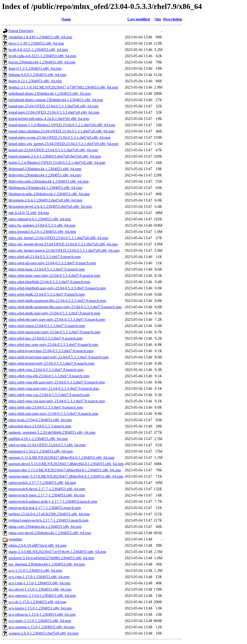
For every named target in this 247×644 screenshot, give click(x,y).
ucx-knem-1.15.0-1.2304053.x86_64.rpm (40, 608)
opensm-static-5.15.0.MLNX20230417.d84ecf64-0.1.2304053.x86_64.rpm (65, 476)
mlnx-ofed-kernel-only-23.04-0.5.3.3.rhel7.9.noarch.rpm (51, 363)
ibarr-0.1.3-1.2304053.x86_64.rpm (35, 68)
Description (172, 19)
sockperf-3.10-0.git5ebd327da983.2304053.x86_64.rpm (51, 558)
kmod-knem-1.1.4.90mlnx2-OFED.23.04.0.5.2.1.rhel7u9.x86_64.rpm (61, 125)
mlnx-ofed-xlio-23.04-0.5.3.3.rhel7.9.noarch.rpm (45, 407)
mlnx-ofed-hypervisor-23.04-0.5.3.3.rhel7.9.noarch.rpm (50, 351)
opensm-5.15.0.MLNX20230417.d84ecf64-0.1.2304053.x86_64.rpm (61, 457)
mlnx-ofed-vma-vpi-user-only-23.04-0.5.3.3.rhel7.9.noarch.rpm (56, 401)
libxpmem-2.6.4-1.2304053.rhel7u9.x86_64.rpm (45, 200)
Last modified (138, 19)
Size (158, 19)
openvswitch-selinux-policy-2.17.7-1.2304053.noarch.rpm (52, 501)
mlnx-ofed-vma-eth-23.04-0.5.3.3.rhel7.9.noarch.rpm (48, 376)
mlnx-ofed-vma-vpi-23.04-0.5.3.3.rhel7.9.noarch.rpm (48, 395)
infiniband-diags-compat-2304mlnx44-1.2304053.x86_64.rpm (55, 100)
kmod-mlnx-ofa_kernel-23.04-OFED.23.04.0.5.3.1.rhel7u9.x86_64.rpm (63, 144)
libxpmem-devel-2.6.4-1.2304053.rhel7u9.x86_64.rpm (50, 206)
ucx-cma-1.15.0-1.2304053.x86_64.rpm (38, 577)
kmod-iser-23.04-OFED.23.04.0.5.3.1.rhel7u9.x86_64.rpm (53, 106)
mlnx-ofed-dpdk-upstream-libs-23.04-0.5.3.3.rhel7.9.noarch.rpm (57, 301)
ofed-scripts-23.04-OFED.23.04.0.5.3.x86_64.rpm (46, 445)
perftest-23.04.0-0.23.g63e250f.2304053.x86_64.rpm (49, 514)
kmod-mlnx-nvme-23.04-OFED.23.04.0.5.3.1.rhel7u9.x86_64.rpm (59, 137)
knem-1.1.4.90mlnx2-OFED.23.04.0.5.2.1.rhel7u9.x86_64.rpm (56, 163)
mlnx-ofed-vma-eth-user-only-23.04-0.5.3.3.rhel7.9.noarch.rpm (56, 382)
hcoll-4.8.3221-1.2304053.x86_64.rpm (38, 50)
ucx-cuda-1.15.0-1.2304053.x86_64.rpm (39, 583)
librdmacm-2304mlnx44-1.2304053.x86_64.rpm (45, 188)
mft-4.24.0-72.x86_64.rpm (28, 213)
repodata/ (15, 539)
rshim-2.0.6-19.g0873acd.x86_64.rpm (37, 545)
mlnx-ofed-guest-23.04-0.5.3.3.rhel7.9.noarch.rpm (46, 326)
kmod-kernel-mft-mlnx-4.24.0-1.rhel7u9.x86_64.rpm (48, 119)
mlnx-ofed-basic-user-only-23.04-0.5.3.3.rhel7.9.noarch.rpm (54, 275)
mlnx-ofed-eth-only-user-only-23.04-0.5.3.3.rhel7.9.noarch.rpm (56, 319)
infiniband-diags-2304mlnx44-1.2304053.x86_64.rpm (49, 93)
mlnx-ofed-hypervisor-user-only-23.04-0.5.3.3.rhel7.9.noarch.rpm (58, 357)
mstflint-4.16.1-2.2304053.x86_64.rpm (38, 439)
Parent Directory (21, 31)
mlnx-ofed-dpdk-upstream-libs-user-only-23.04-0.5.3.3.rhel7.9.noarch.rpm (65, 307)
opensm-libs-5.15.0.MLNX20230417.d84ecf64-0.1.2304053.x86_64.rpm (64, 470)
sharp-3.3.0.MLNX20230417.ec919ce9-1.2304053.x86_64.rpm (57, 552)
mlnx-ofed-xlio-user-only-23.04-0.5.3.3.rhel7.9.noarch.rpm (53, 414)
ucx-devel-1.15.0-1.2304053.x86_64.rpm (39, 589)
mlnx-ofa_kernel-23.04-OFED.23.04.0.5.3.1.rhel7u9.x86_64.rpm (58, 238)
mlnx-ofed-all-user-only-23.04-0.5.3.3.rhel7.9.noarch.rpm (52, 263)
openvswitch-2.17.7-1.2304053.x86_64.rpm (42, 483)
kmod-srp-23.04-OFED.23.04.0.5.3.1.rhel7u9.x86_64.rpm (53, 150)
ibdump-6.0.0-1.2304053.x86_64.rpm (37, 75)
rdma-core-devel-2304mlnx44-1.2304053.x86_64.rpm (49, 533)
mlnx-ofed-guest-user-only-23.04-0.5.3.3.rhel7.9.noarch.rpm (54, 332)
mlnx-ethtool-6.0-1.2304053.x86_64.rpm (39, 219)
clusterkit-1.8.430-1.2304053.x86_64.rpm (40, 37)
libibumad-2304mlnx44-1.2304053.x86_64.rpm (44, 169)
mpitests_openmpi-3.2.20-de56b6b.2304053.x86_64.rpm (51, 432)
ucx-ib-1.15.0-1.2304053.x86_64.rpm (37, 602)
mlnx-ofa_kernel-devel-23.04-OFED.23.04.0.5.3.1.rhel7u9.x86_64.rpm (63, 244)
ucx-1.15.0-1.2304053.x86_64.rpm (35, 570)
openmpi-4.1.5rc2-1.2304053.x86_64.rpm (40, 451)
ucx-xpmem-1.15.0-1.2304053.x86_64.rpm (41, 627)
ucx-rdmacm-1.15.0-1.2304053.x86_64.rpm (41, 614)
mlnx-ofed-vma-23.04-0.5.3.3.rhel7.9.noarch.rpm (45, 370)
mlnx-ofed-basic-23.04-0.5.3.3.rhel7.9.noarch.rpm (46, 269)
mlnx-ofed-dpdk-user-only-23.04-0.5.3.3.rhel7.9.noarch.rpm (54, 313)
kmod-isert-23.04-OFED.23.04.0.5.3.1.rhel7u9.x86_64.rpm (53, 112)
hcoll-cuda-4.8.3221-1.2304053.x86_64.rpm (42, 56)
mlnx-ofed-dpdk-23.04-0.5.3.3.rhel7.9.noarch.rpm (46, 294)
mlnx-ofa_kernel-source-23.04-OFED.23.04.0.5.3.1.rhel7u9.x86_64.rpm (63, 250)
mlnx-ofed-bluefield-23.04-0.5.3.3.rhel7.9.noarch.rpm (49, 282)
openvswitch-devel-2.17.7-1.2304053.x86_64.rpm (46, 489)
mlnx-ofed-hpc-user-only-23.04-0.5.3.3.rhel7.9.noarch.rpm (53, 345)
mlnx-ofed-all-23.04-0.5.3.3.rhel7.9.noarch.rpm (44, 257)
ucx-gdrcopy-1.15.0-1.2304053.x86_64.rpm (42, 596)
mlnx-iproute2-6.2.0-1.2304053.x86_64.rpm (42, 232)
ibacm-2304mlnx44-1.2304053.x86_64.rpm (41, 62)
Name (66, 19)
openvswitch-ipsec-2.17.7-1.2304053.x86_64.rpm (46, 495)
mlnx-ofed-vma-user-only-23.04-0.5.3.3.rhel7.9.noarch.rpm (53, 388)
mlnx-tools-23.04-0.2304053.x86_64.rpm (40, 420)
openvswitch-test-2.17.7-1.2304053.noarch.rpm (44, 508)
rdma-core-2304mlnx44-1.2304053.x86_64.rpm (45, 527)
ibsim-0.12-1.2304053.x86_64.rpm (35, 81)
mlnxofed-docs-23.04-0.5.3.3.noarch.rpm (39, 426)
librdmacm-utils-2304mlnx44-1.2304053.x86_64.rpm (49, 194)
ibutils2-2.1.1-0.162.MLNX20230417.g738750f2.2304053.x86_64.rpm (63, 87)
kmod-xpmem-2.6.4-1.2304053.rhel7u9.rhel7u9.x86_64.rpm (54, 156)
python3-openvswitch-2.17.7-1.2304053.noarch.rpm (48, 520)
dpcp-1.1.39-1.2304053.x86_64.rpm (36, 43)
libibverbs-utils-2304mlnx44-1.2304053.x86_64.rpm (48, 181)
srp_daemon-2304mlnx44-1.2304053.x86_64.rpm (46, 564)
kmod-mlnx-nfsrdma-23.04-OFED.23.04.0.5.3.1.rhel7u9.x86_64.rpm (61, 131)
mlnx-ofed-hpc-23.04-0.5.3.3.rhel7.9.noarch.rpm (45, 338)
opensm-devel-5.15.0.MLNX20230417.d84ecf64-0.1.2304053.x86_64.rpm (66, 464)
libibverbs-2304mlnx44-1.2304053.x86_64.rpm (44, 175)
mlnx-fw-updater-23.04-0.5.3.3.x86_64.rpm (41, 225)
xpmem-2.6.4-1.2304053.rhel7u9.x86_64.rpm (43, 633)
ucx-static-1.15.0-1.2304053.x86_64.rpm (39, 621)
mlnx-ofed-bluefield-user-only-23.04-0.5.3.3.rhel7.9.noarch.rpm (57, 288)
